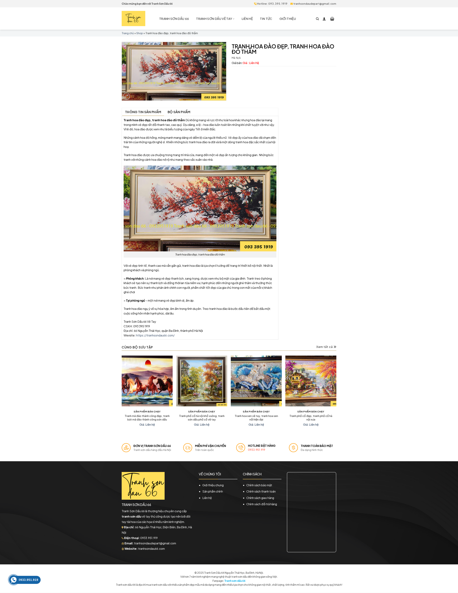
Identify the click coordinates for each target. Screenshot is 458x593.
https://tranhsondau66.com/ (155, 335)
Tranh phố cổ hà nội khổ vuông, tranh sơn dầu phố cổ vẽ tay (202, 417)
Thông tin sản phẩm (143, 112)
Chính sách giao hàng (260, 498)
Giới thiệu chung (213, 485)
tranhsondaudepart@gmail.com (314, 3)
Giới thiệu (287, 19)
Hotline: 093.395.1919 (272, 3)
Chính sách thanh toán (261, 491)
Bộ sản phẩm (179, 112)
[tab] (143, 111)
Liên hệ (247, 19)
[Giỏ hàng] (332, 18)
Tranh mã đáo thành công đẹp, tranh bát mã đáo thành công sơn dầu (147, 417)
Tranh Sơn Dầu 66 (174, 19)
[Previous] (122, 394)
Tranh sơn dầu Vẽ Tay (214, 19)
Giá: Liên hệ (147, 424)
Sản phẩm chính (212, 491)
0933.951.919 (256, 449)
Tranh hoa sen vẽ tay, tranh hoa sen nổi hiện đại (256, 417)
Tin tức (266, 19)
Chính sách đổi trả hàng (261, 504)
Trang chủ (128, 33)
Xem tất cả (324, 347)
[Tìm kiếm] (317, 18)
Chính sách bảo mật (259, 485)
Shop (139, 33)
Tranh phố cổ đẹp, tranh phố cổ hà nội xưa (310, 417)
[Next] (336, 394)
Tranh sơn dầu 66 (234, 580)
